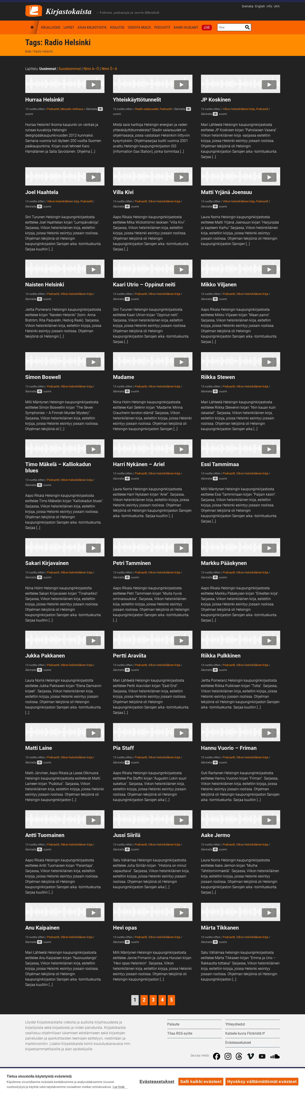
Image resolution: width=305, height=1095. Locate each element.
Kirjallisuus (50, 27)
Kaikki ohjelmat (186, 27)
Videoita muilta (139, 27)
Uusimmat (47, 69)
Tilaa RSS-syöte (179, 1033)
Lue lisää (118, 1087)
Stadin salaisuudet (146, 109)
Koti (32, 27)
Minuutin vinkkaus (72, 109)
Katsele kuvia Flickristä (243, 1033)
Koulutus (117, 27)
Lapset (69, 27)
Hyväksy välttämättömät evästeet (262, 1081)
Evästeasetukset (157, 1081)
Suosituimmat (69, 69)
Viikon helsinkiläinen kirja (239, 109)
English (260, 6)
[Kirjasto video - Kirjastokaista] (33, 10)
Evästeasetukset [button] (238, 1042)
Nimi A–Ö (91, 69)
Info (269, 6)
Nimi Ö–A (109, 69)
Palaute (173, 1024)
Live (207, 27)
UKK (277, 6)
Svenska (247, 6)
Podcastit (162, 27)
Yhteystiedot (235, 1024)
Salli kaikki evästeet (200, 1081)
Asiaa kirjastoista (92, 27)
